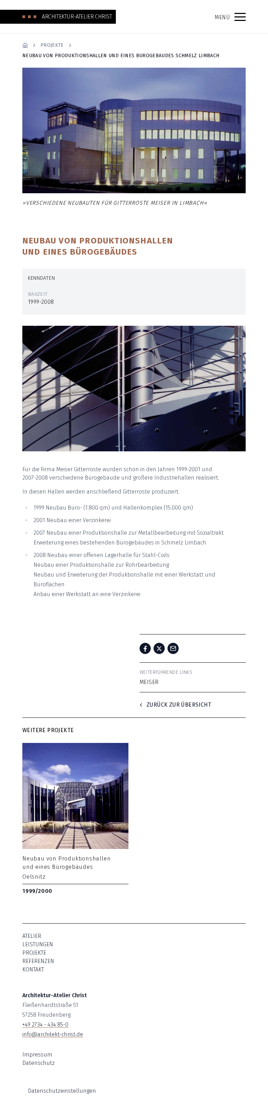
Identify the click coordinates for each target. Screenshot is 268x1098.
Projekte (52, 45)
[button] (240, 16)
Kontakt (33, 969)
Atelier (31, 936)
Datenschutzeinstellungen (62, 1091)
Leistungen (37, 944)
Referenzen (38, 961)
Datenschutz (38, 1063)
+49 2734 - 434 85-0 (45, 1024)
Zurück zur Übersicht (179, 704)
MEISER (149, 682)
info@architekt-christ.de (52, 1034)
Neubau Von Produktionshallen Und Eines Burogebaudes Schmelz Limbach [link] (120, 56)
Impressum (37, 1054)
